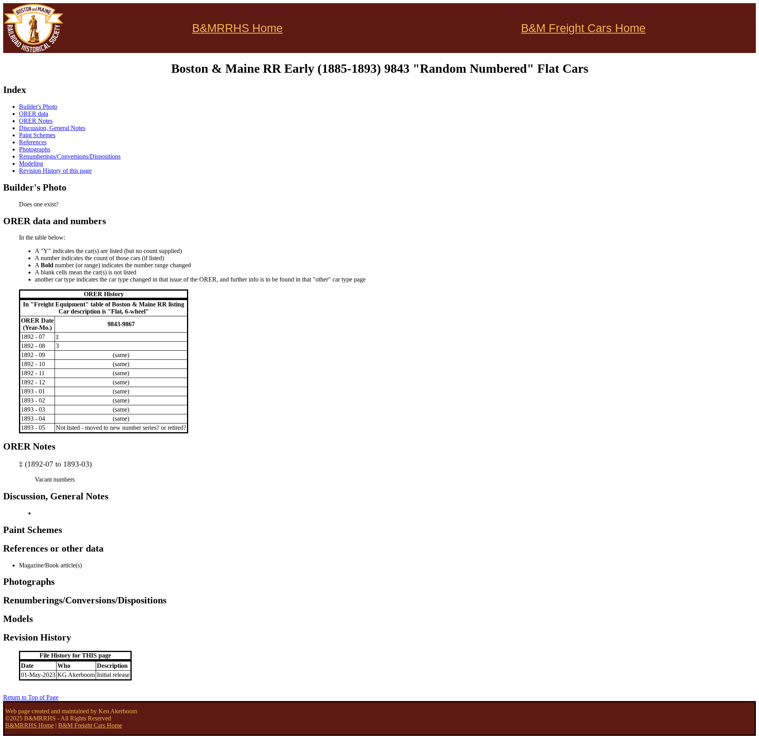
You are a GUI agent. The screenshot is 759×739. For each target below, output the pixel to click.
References (33, 142)
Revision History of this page (55, 170)
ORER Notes (36, 120)
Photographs (34, 149)
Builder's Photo (38, 106)
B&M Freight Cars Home (583, 27)
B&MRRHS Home (237, 27)
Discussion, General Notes (52, 128)
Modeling (31, 163)
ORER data (33, 113)
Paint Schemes (37, 135)
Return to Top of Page (31, 697)
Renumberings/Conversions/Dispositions (70, 156)
